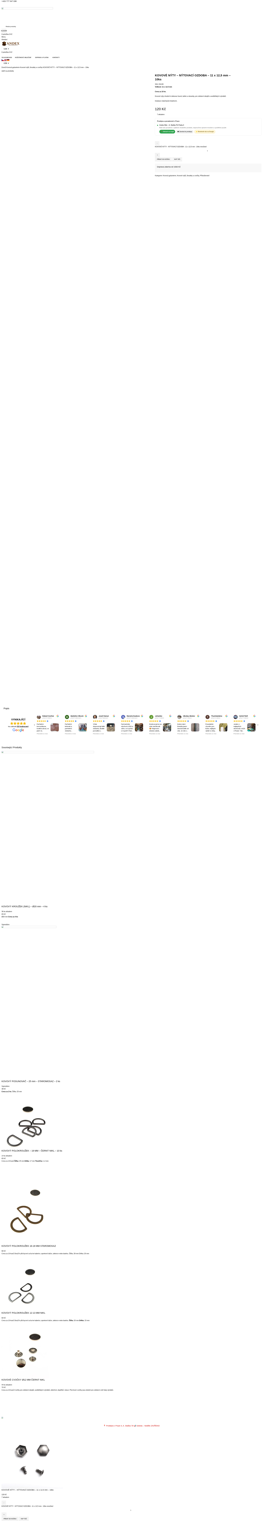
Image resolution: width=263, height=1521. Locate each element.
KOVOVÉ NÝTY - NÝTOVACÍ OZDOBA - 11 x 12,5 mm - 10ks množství (181, 147)
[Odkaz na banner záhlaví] (131, 760)
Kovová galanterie (169, 175)
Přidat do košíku (163, 159)
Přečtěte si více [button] (42, 734)
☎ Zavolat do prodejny (184, 131)
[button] (257, 724)
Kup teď (177, 159)
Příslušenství (204, 175)
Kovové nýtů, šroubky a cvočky (188, 175)
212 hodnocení (22, 726)
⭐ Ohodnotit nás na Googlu (205, 131)
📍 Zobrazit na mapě (167, 131)
